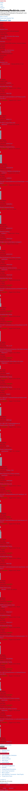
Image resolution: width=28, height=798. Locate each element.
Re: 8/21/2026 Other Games (12, 36)
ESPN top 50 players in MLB (7, 605)
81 (0, 218)
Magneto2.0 (5, 352)
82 (0, 219)
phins (7, 446)
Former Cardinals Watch (6, 449)
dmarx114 (8, 119)
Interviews (2, 41)
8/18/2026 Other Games (6, 377)
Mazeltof (11, 788)
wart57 (8, 373)
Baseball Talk (5, 20)
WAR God (8, 420)
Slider (7, 543)
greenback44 (5, 451)
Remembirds (9, 167)
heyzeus (4, 244)
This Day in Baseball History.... (8, 147)
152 (1, 162)
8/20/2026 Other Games (6, 278)
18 (0, 415)
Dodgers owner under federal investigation (11, 242)
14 (0, 197)
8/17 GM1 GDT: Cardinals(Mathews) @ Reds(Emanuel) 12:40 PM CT (10, 424)
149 (1, 157)
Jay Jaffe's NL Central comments (8, 268)
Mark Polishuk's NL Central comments (9, 473)
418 (1, 463)
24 (0, 136)
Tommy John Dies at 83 (6, 484)
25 (0, 138)
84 (0, 223)
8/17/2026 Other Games (6, 387)
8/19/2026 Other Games (6, 314)
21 (0, 131)
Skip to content (4, 16)
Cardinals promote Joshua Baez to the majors (11, 361)
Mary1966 (4, 38)
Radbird (4, 209)
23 (0, 135)
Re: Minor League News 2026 (7, 123)
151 (1, 161)
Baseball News (4, 29)
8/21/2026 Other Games (6, 86)
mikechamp (9, 238)
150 (1, 159)
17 (0, 413)
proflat (4, 788)
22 (0, 133)
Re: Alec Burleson (9, 50)
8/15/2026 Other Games (6, 556)
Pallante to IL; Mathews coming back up (10, 171)
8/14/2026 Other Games (6, 626)
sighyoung (4, 124)
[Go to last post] (12, 345)
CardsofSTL (5, 88)
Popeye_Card (9, 470)
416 (1, 460)
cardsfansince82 (6, 64)
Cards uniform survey (5, 587)
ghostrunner (9, 143)
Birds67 (8, 394)
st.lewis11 (4, 233)
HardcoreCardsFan (6, 52)
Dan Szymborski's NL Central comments (10, 257)
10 (0, 112)
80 (0, 216)
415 (1, 458)
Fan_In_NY (9, 345)
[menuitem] (1, 2)
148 (1, 155)
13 (0, 195)
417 (1, 461)
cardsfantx (4, 173)
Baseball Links (4, 62)
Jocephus (8, 83)
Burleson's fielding (4, 231)
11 (0, 114)
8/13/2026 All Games (5, 615)
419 (1, 465)
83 (0, 221)
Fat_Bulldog (9, 658)
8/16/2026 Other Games (6, 546)
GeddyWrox (9, 204)
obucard (4, 589)
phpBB (8, 785)
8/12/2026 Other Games (6, 662)
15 (0, 199)
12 (0, 193)
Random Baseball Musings (7, 207)
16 (0, 411)
